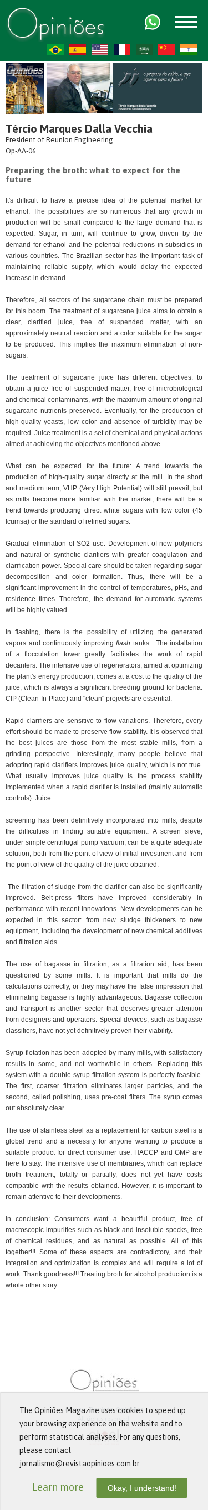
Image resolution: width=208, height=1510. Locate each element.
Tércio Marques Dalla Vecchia (79, 128)
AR (144, 49)
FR (122, 49)
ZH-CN (166, 49)
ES (77, 49)
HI (188, 49)
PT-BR (55, 49)
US (100, 49)
